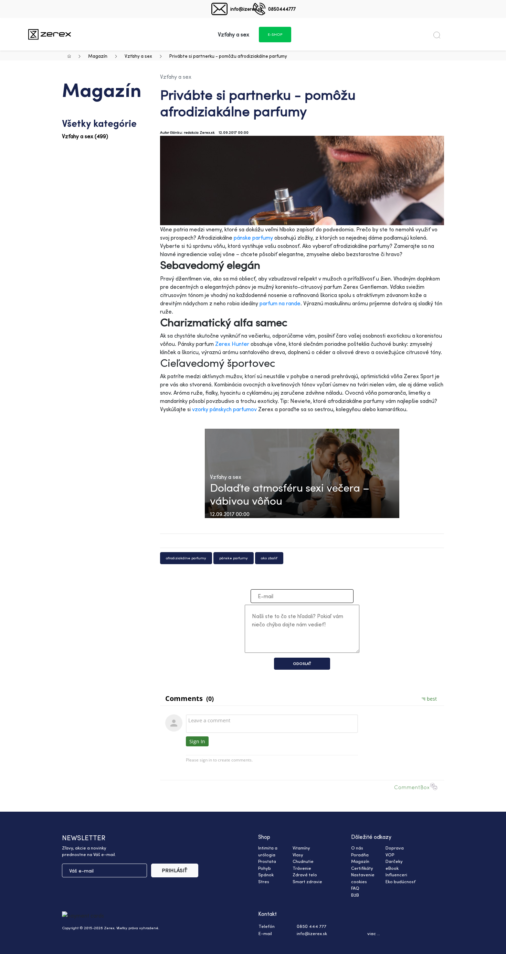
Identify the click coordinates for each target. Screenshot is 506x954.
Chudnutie (303, 861)
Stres (263, 881)
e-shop (275, 34)
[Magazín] (49, 34)
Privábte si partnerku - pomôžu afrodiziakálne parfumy (228, 56)
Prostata (267, 861)
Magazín (97, 56)
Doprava (395, 848)
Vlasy (298, 854)
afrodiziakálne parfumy (186, 558)
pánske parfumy (253, 237)
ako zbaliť (269, 558)
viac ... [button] (373, 933)
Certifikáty (362, 868)
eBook (392, 868)
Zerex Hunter (232, 343)
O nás (357, 848)
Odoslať (302, 663)
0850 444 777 (311, 926)
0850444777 (282, 9)
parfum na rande (280, 303)
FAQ (355, 888)
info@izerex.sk (246, 9)
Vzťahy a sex (138, 56)
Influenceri (396, 874)
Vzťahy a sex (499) (85, 136)
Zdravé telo (305, 874)
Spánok (266, 874)
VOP (390, 854)
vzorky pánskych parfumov (224, 409)
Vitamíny (301, 848)
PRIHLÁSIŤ (175, 870)
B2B (355, 895)
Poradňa (360, 854)
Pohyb (264, 868)
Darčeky (394, 861)
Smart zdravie (307, 881)
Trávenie (302, 868)
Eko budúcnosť (400, 881)
